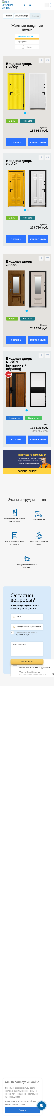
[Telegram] (34, 5)
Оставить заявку (27, 471)
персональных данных (24, 635)
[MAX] (41, 5)
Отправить (27, 662)
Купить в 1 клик (38, 142)
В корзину (16, 142)
